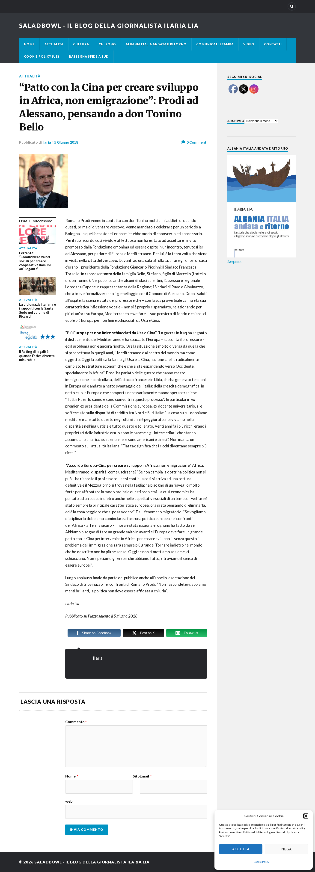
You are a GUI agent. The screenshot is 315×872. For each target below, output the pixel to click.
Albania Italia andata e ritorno (156, 44)
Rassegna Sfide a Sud (89, 56)
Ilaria (46, 142)
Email (146, 776)
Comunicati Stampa (215, 44)
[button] (305, 816)
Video (248, 44)
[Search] (292, 6)
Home (29, 44)
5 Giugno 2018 (66, 142)
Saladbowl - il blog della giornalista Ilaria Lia (109, 25)
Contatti (273, 44)
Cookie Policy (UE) (41, 56)
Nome (71, 776)
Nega (286, 849)
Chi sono (107, 44)
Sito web (102, 788)
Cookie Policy (261, 861)
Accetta (241, 849)
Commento (76, 722)
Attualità (54, 44)
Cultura (81, 44)
